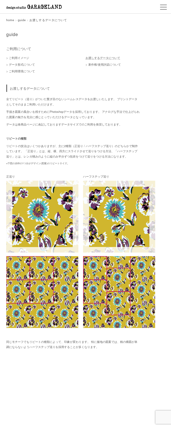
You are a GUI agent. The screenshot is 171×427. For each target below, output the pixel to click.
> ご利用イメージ (17, 58)
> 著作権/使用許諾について (103, 64)
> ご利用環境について (20, 71)
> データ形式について (20, 64)
